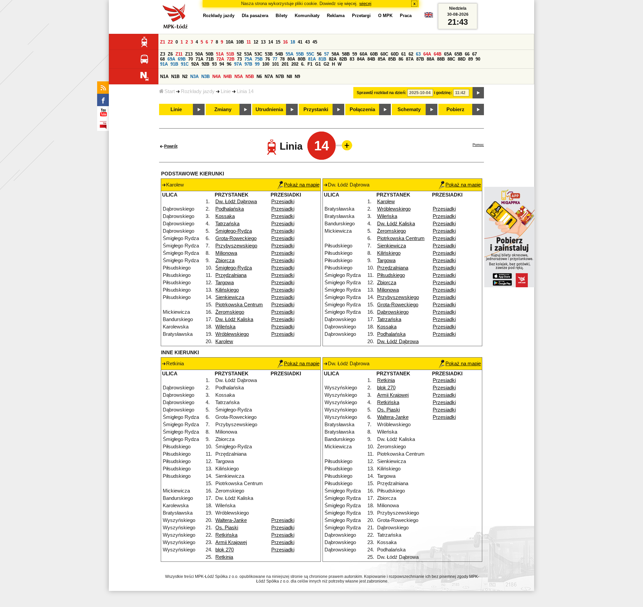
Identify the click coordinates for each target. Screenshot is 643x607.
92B (205, 64)
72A (220, 59)
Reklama (336, 15)
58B (346, 54)
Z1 (162, 42)
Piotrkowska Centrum (239, 304)
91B (174, 64)
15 (278, 42)
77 (275, 59)
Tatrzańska (227, 223)
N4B (227, 76)
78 (282, 59)
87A (410, 59)
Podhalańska (229, 209)
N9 (297, 76)
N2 (185, 76)
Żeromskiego (229, 312)
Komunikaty (307, 15)
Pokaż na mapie (301, 184)
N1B (175, 76)
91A (164, 64)
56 (319, 54)
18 (292, 42)
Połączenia (362, 109)
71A (199, 59)
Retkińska (226, 535)
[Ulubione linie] (345, 145)
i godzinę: (443, 92)
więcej (365, 3)
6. (303, 64)
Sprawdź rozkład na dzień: (381, 92)
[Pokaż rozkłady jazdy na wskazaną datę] (478, 92)
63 (418, 54)
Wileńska (225, 326)
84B (371, 59)
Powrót (170, 146)
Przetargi (361, 15)
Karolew (224, 341)
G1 (318, 64)
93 (214, 64)
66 (467, 54)
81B (322, 59)
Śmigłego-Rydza (233, 231)
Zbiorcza (224, 260)
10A (229, 42)
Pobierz (455, 109)
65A (448, 54)
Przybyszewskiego (236, 245)
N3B (205, 76)
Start (169, 91)
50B (209, 54)
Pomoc (478, 145)
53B (269, 54)
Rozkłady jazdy (198, 91)
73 (239, 59)
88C (451, 59)
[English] (428, 16)
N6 (259, 76)
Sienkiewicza (229, 297)
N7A (269, 76)
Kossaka (225, 216)
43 (307, 42)
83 (352, 59)
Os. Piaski (226, 527)
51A (220, 54)
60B (374, 54)
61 (403, 54)
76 (267, 59)
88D (462, 59)
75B (259, 59)
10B (240, 42)
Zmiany (222, 109)
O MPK (385, 15)
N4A (216, 76)
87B (420, 59)
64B (437, 54)
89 (470, 59)
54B (279, 54)
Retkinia (224, 557)
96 (229, 64)
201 (285, 64)
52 (239, 54)
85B (392, 59)
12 (256, 42)
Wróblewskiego (232, 334)
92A (195, 64)
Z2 (170, 42)
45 (314, 42)
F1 (309, 64)
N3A (194, 76)
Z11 (179, 54)
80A (291, 59)
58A (335, 54)
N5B (249, 76)
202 (294, 64)
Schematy (409, 109)
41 (300, 42)
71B (210, 59)
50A (199, 54)
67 (474, 54)
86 (401, 59)
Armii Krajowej (231, 542)
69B (182, 59)
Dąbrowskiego (393, 312)
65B (458, 54)
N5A (238, 76)
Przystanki (315, 109)
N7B (280, 76)
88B (441, 59)
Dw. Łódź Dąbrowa (236, 201)
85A (381, 59)
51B (230, 54)
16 (285, 42)
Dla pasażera (255, 15)
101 (275, 64)
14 (270, 42)
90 (478, 59)
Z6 (170, 54)
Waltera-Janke (231, 520)
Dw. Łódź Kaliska (234, 319)
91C (185, 64)
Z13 (189, 54)
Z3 (162, 54)
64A (427, 54)
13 (263, 42)
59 (354, 54)
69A (171, 59)
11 (248, 42)
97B (248, 64)
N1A (164, 76)
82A (333, 59)
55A (289, 54)
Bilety (281, 15)
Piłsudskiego (391, 275)
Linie (226, 91)
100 (265, 64)
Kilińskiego (227, 290)
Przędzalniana (230, 275)
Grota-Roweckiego (236, 238)
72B (230, 59)
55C (310, 54)
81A (312, 59)
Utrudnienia (269, 109)
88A (430, 59)
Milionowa (226, 253)
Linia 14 (245, 91)
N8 (289, 76)
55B (300, 54)
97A (238, 64)
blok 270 (224, 549)
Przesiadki (282, 201)
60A (363, 54)
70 (190, 59)
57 (326, 54)
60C (384, 54)
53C (258, 54)
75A (248, 59)
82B (343, 59)
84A (361, 59)
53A (248, 54)
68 (162, 59)
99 (257, 64)
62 (411, 54)
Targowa (224, 282)
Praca (406, 15)
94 (221, 64)
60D (395, 54)
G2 (326, 64)
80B (301, 59)
